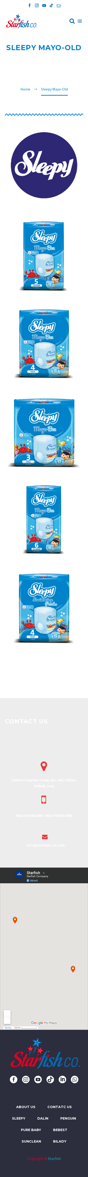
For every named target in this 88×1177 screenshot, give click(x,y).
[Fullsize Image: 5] (44, 607)
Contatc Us (59, 1107)
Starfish (54, 1158)
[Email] (59, 5)
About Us (25, 1107)
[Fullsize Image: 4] (44, 519)
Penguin (68, 1118)
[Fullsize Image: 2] (44, 344)
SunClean (31, 1141)
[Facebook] (29, 5)
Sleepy (18, 1118)
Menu (80, 21)
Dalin (42, 1118)
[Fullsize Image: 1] (44, 256)
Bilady (59, 1141)
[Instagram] (37, 5)
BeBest (60, 1130)
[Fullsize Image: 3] (44, 432)
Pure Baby (31, 1130)
